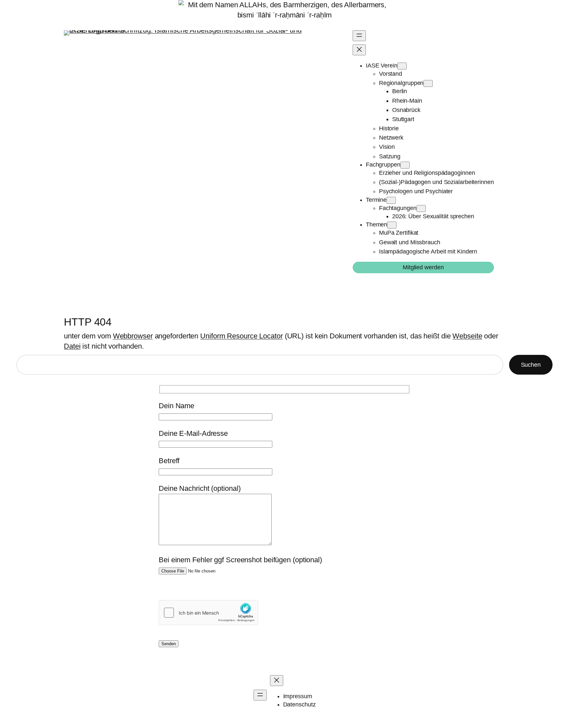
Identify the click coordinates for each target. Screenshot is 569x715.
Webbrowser (133, 336)
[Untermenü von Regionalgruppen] (428, 83)
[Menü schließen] (359, 49)
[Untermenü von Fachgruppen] (405, 165)
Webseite (467, 336)
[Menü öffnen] (359, 35)
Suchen (531, 364)
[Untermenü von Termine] (391, 200)
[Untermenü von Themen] (391, 225)
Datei (72, 346)
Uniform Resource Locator (241, 336)
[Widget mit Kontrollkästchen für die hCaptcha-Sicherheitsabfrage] (208, 612)
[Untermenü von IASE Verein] (402, 66)
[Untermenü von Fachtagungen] (421, 208)
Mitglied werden (423, 267)
